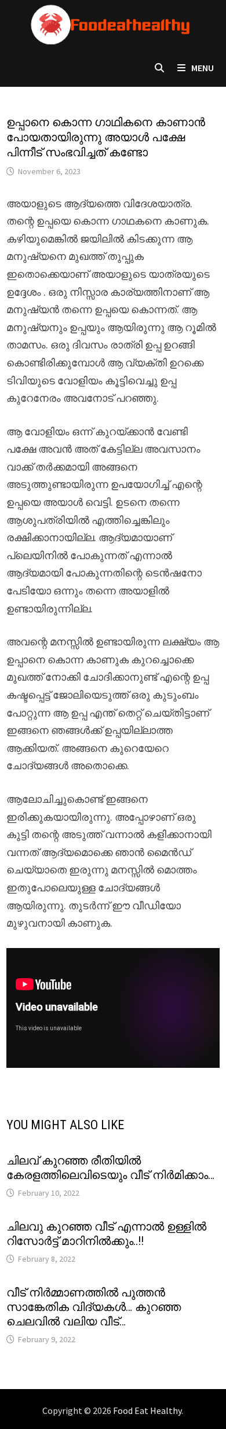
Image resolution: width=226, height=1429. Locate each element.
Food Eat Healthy (147, 1410)
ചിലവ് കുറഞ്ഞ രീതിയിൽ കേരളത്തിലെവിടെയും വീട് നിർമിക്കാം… (110, 1168)
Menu (201, 68)
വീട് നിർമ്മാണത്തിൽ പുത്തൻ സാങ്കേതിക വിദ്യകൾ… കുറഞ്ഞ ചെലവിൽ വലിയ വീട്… (93, 1306)
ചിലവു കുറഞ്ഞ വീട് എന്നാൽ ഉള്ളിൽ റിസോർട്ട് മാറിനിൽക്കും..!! (106, 1233)
